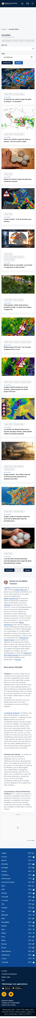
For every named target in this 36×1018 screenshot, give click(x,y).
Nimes (3, 933)
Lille (2, 904)
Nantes (3, 926)
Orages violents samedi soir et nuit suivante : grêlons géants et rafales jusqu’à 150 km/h (16, 389)
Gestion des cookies (9, 1005)
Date (3, 54)
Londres (4, 908)
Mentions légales (7, 1000)
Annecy (4, 857)
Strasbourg (5, 955)
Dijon (3, 886)
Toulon (3, 958)
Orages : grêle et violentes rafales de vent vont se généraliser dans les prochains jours (17, 519)
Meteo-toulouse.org (11, 598)
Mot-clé (4, 45)
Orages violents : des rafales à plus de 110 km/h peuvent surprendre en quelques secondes (17, 476)
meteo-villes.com (21, 590)
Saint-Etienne (6, 951)
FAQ (3, 980)
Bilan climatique (7, 40)
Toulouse (7, 587)
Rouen (3, 948)
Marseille (4, 915)
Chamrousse (5, 878)
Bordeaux (4, 864)
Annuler (18, 62)
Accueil (4, 29)
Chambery (5, 875)
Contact (4, 971)
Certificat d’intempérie (9, 974)
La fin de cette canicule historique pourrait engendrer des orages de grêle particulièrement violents (17, 561)
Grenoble (4, 897)
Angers (4, 853)
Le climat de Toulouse (11, 713)
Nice (3, 929)
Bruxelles (4, 868)
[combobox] (18, 49)
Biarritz (3, 860)
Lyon (3, 911)
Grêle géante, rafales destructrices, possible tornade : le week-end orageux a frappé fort (18, 307)
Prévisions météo (18, 40)
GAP (3, 889)
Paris (3, 937)
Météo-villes (6, 977)
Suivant (27, 570)
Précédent (9, 570)
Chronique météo (30, 40)
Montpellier (5, 922)
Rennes (4, 944)
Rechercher (7, 62)
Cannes (4, 871)
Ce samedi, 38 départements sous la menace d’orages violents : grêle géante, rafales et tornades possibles (18, 431)
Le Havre (4, 900)
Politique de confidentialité (11, 1003)
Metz (3, 918)
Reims (3, 940)
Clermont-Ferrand (7, 882)
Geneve (4, 893)
